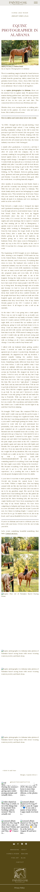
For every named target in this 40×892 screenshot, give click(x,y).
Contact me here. (11, 533)
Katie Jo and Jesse (10, 770)
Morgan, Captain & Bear (28, 775)
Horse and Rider (20, 13)
